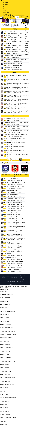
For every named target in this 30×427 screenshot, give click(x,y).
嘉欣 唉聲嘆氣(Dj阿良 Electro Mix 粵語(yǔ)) (13, 55)
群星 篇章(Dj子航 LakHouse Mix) (11, 43)
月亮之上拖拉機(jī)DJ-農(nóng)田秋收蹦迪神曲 (5, 25)
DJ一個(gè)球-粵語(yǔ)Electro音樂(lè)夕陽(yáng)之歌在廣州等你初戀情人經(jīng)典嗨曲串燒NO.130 (16, 75)
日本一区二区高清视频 (5, 324)
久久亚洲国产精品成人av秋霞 (7, 311)
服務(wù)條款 (14, 278)
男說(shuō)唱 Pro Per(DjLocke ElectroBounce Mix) (15, 134)
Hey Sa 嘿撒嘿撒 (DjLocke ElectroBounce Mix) (14, 118)
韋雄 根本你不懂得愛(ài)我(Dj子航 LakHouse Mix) (14, 238)
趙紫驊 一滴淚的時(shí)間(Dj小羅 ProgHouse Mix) (14, 269)
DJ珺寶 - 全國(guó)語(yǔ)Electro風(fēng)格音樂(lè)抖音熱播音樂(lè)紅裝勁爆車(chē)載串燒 (16, 111)
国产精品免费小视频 (5, 351)
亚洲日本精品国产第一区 (6, 328)
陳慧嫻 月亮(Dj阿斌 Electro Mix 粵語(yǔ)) (12, 246)
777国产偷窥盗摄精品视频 (6, 294)
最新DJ (27, 45)
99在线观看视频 (4, 388)
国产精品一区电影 (4, 318)
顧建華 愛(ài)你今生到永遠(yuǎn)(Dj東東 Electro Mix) (14, 218)
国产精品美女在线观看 (5, 344)
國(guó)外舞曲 (27, 42)
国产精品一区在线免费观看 (7, 384)
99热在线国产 (3, 391)
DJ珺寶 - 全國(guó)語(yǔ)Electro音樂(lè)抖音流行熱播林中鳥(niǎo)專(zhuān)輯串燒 (16, 103)
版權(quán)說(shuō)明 (23, 278)
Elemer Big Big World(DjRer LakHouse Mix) (14, 146)
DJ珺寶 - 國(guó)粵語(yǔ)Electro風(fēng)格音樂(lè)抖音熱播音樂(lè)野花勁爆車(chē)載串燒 (16, 79)
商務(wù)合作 (23, 276)
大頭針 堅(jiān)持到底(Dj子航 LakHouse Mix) (14, 39)
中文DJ (5, 6)
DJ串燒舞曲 (27, 24)
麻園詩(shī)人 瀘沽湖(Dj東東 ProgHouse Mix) (13, 250)
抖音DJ (5, 10)
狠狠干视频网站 (4, 308)
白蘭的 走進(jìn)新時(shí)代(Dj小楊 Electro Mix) (14, 222)
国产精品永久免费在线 (5, 358)
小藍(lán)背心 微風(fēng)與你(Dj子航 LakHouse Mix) (14, 226)
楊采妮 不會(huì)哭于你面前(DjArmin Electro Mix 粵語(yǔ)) (16, 59)
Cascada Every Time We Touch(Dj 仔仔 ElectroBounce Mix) (16, 154)
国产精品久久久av (4, 354)
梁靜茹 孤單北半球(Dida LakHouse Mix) (12, 242)
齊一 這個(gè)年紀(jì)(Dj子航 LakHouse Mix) (13, 234)
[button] (5, 162)
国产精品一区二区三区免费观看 (8, 418)
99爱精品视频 (3, 291)
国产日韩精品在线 (4, 364)
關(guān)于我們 (5, 276)
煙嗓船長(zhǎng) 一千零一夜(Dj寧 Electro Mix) (14, 36)
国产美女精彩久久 (4, 368)
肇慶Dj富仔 (24, 172)
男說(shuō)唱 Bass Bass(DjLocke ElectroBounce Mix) (16, 126)
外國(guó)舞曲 (7, 14)
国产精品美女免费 (4, 404)
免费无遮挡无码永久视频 (6, 338)
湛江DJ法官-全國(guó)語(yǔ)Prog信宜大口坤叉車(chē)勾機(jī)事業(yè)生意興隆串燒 (16, 107)
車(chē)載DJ (6, 12)
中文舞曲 (26, 33)
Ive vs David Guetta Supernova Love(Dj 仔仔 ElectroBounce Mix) (16, 130)
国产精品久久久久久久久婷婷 (7, 361)
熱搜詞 (26, 54)
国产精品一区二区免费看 (6, 348)
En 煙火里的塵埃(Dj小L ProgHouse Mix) (12, 254)
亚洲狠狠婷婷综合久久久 (6, 298)
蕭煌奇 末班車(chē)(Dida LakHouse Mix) (13, 63)
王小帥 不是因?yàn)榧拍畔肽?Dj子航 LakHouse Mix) (16, 51)
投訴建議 (4, 278)
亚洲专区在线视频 (4, 314)
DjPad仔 (15, 172)
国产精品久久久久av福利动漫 (7, 331)
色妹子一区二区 (4, 288)
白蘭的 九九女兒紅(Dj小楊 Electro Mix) (12, 32)
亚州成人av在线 (4, 394)
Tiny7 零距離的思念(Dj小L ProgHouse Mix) (13, 257)
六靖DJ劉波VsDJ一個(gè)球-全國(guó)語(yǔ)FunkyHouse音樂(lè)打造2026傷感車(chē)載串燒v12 (16, 87)
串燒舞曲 (5, 3)
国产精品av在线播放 (5, 381)
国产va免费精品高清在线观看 (7, 378)
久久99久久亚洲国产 (5, 414)
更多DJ (27, 163)
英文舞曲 (26, 38)
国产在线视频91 (4, 424)
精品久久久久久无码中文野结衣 (8, 334)
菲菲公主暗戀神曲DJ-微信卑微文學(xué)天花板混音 (15, 25)
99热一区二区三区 (4, 341)
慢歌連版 (5, 4)
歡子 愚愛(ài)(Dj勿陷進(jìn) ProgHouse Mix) (13, 265)
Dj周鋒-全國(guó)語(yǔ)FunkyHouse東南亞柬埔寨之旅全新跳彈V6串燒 (16, 91)
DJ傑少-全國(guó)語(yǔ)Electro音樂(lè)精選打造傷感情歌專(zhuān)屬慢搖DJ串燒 (16, 83)
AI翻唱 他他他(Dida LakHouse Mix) (12, 67)
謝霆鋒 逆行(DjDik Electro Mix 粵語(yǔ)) (12, 230)
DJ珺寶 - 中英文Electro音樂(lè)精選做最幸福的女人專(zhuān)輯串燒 (16, 95)
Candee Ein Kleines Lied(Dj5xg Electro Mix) (14, 138)
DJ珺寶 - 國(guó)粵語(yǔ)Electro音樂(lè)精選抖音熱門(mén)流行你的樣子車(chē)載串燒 (16, 99)
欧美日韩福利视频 (4, 301)
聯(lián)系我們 (14, 276)
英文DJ (5, 8)
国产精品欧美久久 (4, 401)
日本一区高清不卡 (4, 411)
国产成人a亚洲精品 (5, 374)
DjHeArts (5, 172)
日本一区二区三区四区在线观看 (8, 398)
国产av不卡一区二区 (5, 304)
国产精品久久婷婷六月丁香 (7, 371)
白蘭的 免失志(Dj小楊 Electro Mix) (11, 47)
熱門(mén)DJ (27, 51)
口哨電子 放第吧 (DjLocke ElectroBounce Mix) (14, 142)
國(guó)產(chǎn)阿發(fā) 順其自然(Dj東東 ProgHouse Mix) (14, 261)
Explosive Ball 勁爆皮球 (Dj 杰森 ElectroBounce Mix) (16, 122)
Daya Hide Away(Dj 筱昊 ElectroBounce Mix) (14, 150)
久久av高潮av (3, 421)
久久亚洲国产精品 (4, 321)
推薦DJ (27, 48)
